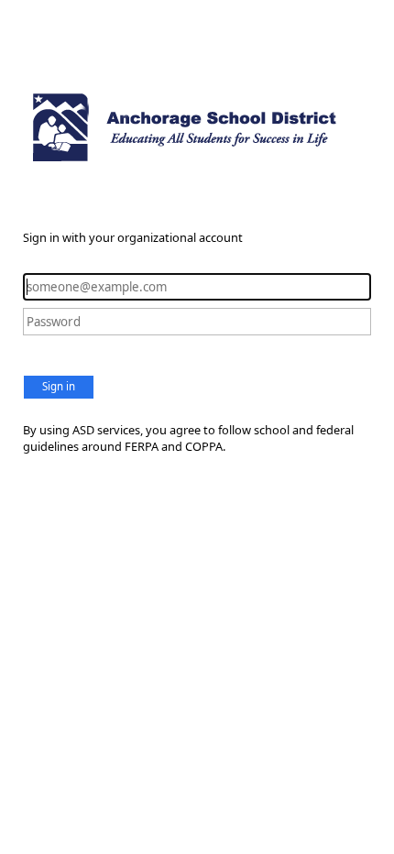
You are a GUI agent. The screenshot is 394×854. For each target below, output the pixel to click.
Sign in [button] (58, 386)
